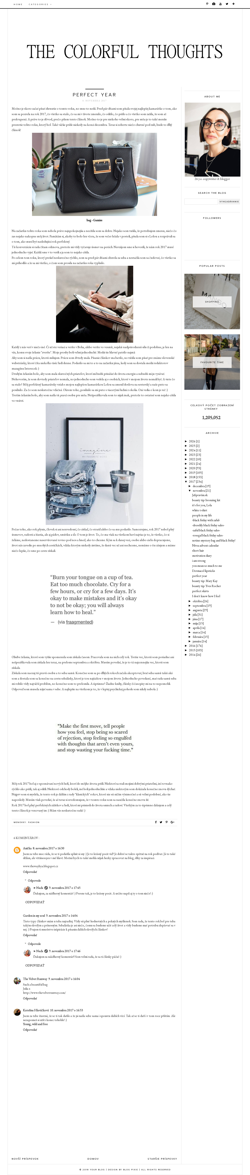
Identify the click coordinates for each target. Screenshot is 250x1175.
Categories (39, 4)
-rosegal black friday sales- (207, 535)
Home (18, 4)
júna (198, 619)
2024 (195, 450)
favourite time (212, 362)
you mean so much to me (207, 566)
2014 (195, 655)
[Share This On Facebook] (156, 822)
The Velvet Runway (35, 979)
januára (200, 641)
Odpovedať (30, 872)
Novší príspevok (25, 1159)
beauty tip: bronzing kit (206, 500)
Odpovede (34, 880)
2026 (194, 441)
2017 (196, 482)
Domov (93, 1159)
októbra (200, 601)
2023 (195, 455)
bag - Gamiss (94, 220)
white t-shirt (199, 510)
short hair (198, 550)
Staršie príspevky (162, 1159)
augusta (200, 610)
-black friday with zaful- (206, 520)
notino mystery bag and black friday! (213, 540)
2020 (195, 468)
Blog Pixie (130, 1169)
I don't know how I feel (206, 596)
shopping (212, 302)
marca (199, 632)
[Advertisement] (94, 1122)
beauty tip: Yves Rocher (206, 586)
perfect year (199, 576)
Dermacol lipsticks (203, 571)
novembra (202, 490)
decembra (202, 486)
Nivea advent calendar (205, 545)
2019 (196, 473)
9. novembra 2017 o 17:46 (64, 951)
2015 (196, 650)
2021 (195, 464)
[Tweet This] (162, 822)
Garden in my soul (34, 916)
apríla (199, 628)
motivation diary (202, 556)
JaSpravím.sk (200, 495)
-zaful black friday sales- (206, 530)
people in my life (202, 515)
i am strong (199, 561)
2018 (196, 477)
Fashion (34, 822)
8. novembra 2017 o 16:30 (48, 848)
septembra (202, 606)
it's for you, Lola (202, 505)
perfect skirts (200, 591)
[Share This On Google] (172, 822)
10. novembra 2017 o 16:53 (66, 1010)
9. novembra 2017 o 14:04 (62, 916)
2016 (196, 646)
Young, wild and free (35, 1024)
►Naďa (38, 888)
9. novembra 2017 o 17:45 (64, 888)
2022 (195, 459)
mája (198, 623)
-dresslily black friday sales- (208, 525)
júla (198, 615)
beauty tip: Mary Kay (205, 581)
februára (201, 637)
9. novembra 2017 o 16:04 (64, 979)
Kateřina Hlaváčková (36, 1010)
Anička (27, 848)
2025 (194, 446)
